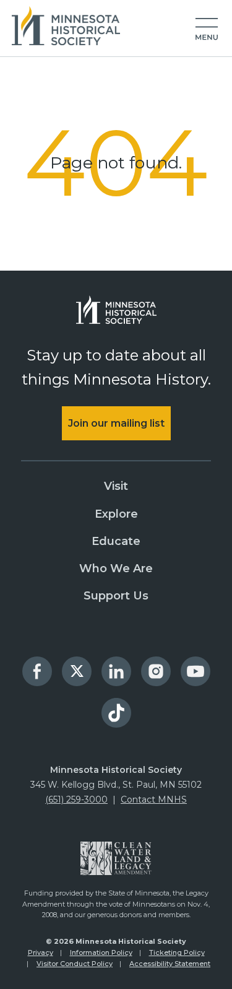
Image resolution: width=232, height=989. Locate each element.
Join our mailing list (116, 423)
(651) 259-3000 (76, 799)
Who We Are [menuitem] (116, 568)
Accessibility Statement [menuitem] (169, 963)
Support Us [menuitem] (116, 596)
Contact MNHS (154, 799)
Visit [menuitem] (116, 486)
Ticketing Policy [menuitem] (177, 952)
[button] (206, 29)
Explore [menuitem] (116, 514)
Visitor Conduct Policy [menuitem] (75, 963)
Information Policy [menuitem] (101, 952)
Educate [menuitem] (116, 541)
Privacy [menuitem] (40, 952)
